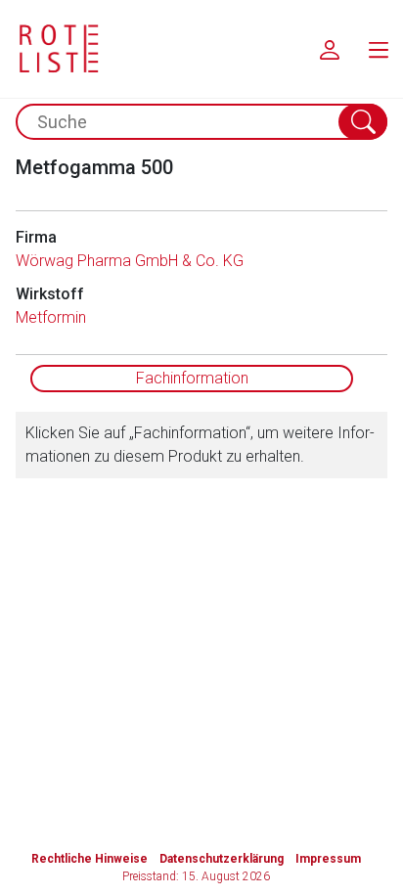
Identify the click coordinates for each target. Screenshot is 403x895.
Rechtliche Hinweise (89, 859)
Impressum (328, 859)
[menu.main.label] (378, 48)
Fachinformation (192, 378)
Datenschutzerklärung (221, 859)
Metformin (51, 317)
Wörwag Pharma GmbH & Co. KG (130, 260)
